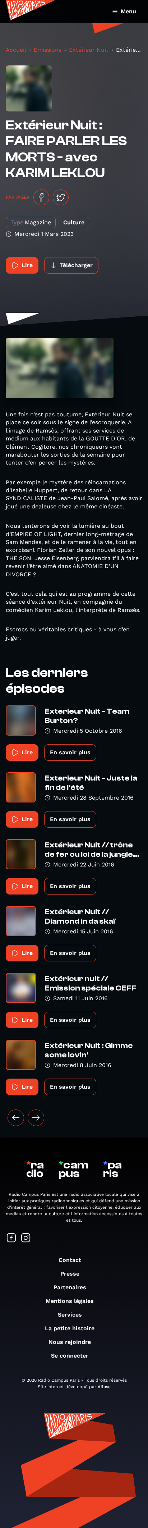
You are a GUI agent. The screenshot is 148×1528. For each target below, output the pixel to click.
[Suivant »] (36, 1118)
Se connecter (69, 1355)
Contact (70, 1260)
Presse (69, 1273)
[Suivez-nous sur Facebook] (11, 1238)
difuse (104, 1386)
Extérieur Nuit (88, 49)
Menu (128, 11)
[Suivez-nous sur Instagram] (26, 1238)
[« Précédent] (16, 1118)
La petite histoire (69, 1328)
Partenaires (70, 1287)
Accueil (16, 49)
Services (70, 1314)
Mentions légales (70, 1301)
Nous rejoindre (69, 1342)
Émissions (47, 49)
